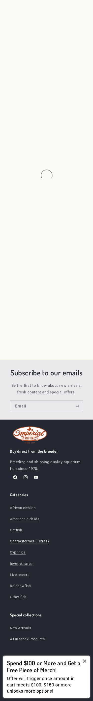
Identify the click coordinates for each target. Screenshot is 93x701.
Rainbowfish (20, 586)
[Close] (85, 661)
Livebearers (20, 575)
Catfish (16, 530)
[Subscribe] (77, 406)
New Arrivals (20, 628)
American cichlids (24, 519)
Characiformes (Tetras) (29, 541)
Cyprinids (18, 552)
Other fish (18, 597)
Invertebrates (21, 564)
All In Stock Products (27, 639)
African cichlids (23, 508)
